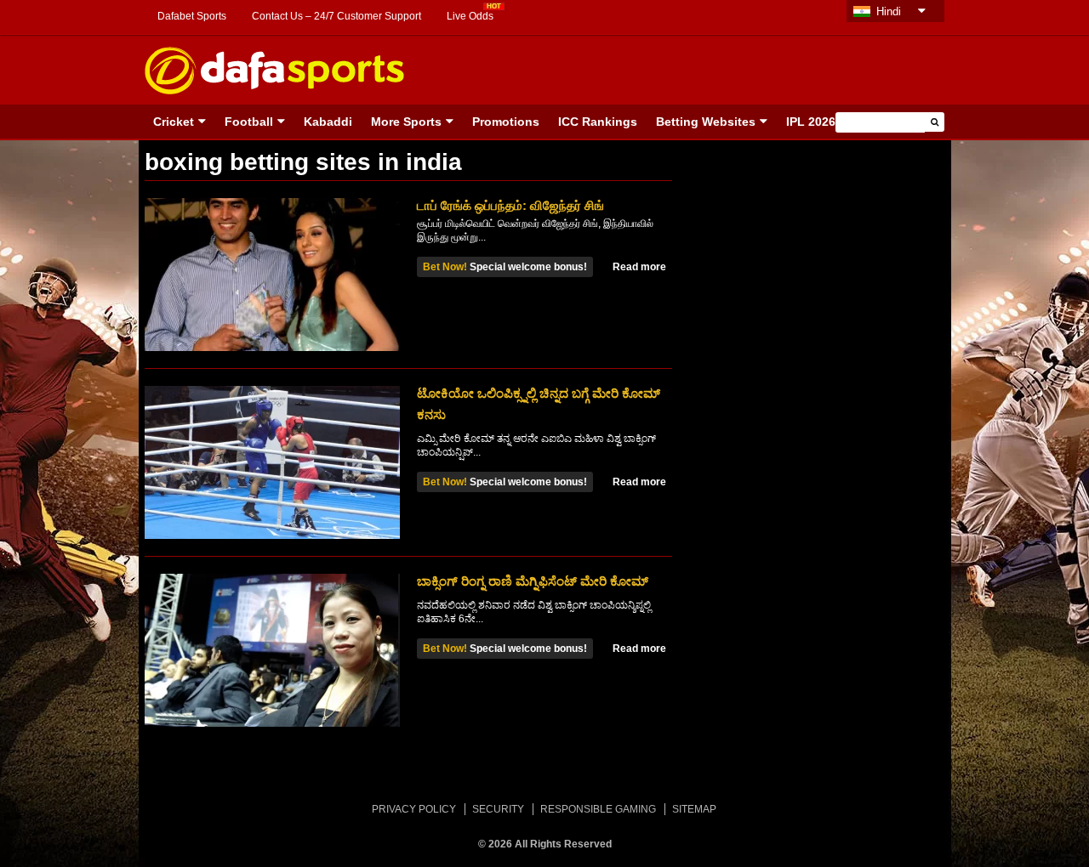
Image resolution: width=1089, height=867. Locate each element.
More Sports (406, 121)
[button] (934, 122)
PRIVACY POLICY (414, 809)
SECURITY (498, 809)
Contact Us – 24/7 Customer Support (336, 16)
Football (249, 121)
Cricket (173, 121)
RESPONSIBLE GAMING (598, 809)
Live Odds (470, 16)
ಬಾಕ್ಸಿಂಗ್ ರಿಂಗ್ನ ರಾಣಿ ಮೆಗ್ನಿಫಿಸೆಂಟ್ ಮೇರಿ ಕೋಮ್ (532, 581)
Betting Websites (705, 121)
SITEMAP (694, 809)
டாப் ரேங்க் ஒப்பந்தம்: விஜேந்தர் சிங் (510, 205)
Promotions (505, 121)
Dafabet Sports (191, 16)
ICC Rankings (597, 121)
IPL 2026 (810, 121)
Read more (639, 267)
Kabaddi (328, 121)
